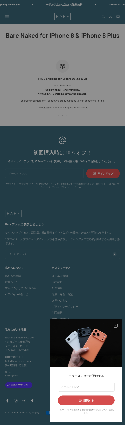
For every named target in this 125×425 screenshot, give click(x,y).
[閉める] (115, 325)
